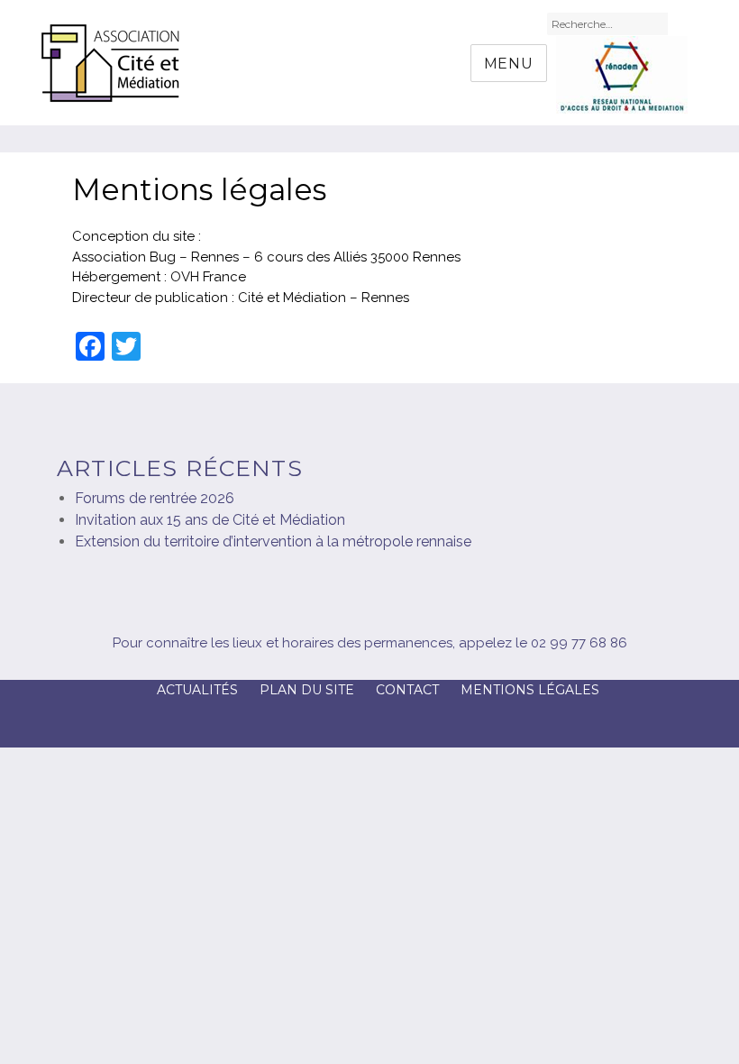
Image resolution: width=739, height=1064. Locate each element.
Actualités (197, 690)
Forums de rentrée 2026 (154, 498)
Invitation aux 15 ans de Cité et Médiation (210, 519)
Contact (407, 690)
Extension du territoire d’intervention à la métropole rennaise (273, 541)
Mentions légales (530, 690)
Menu (509, 63)
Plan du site (307, 690)
